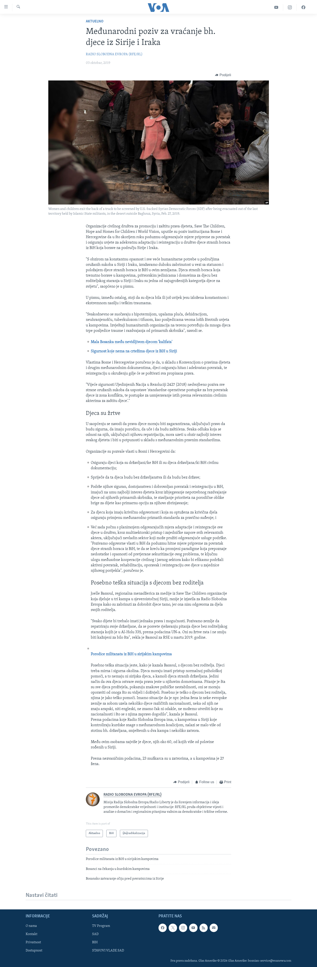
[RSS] (203, 928)
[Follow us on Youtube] (193, 928)
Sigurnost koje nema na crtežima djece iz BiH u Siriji (134, 351)
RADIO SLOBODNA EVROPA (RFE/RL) (114, 54)
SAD (95, 934)
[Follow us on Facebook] (162, 928)
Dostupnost (34, 951)
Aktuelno (95, 22)
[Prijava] (214, 928)
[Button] (223, 75)
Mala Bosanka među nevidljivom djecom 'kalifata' (131, 342)
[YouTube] (276, 7)
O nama (31, 926)
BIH (95, 942)
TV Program (101, 926)
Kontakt (31, 934)
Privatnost (33, 942)
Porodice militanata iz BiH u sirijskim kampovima (131, 654)
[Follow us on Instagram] (183, 928)
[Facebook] (303, 7)
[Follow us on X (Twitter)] (173, 928)
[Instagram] (290, 7)
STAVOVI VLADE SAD (108, 951)
